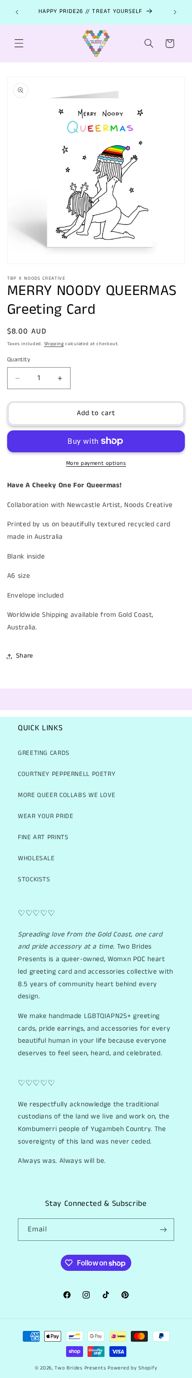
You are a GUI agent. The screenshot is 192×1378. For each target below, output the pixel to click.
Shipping (54, 344)
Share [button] (24, 655)
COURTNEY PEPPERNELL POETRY (66, 774)
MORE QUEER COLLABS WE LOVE (66, 795)
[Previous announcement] (17, 12)
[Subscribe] (163, 1229)
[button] (18, 43)
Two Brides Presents (80, 1368)
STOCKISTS (34, 879)
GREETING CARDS (44, 753)
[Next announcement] (175, 12)
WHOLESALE (36, 858)
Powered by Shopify (132, 1368)
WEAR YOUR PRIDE (45, 816)
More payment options (96, 463)
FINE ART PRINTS (43, 837)
